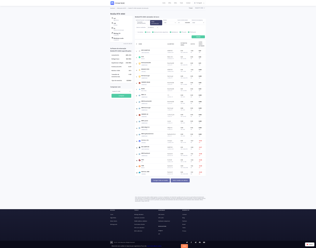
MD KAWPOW (145, 147)
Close (184, 246)
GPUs (169, 3)
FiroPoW (169, 160)
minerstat (117, 3)
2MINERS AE (144, 114)
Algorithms (113, 218)
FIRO (142, 160)
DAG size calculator (139, 228)
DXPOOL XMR (145, 172)
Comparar (121, 96)
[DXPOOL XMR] (140, 173)
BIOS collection (138, 231)
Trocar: (191, 8)
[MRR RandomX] (140, 154)
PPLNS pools (193, 32)
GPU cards (161, 218)
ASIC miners (161, 214)
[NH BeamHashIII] (140, 64)
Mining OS (117, 33)
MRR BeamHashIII (146, 101)
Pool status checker (139, 224)
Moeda (165, 20)
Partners (184, 221)
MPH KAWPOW (145, 50)
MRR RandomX (145, 153)
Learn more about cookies (154, 246)
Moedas (149, 32)
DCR (142, 57)
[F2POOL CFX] (140, 141)
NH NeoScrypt (145, 76)
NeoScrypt (170, 76)
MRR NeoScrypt (146, 108)
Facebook (191, 242)
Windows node (119, 38)
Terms (184, 228)
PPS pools (183, 32)
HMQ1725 (169, 128)
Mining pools (113, 224)
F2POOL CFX (145, 140)
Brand (183, 224)
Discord (204, 242)
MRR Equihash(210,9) (147, 134)
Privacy (184, 231)
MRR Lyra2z (144, 121)
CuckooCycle (170, 115)
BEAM (143, 89)
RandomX (170, 154)
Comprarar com (115, 87)
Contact (188, 3)
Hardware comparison (164, 221)
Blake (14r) (170, 57)
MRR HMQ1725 (145, 127)
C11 (168, 95)
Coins (163, 3)
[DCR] (140, 57)
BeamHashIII (170, 63)
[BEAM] (140, 89)
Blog (183, 218)
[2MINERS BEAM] (140, 83)
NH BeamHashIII (146, 63)
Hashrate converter (139, 218)
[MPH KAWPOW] (140, 51)
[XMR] (140, 166)
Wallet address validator (140, 221)
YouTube (199, 242)
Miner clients (113, 221)
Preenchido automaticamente (141, 23)
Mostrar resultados (141, 27)
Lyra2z (169, 121)
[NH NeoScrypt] (140, 77)
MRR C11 (143, 95)
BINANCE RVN (145, 69)
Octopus (169, 141)
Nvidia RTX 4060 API (128, 44)
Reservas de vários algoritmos (161, 32)
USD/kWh (187, 22)
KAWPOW (169, 51)
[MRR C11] (140, 96)
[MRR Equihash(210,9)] (140, 135)
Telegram (195, 242)
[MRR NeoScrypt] (140, 109)
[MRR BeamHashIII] (140, 102)
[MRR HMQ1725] (140, 128)
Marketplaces (175, 32)
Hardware (112, 8)
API (159, 234)
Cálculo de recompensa (197, 20)
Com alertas (140, 32)
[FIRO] (140, 160)
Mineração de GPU (121, 8)
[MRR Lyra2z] (140, 122)
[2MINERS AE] (140, 115)
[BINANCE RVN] (140, 70)
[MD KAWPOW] (140, 148)
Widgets (160, 231)
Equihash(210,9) (171, 134)
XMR (142, 166)
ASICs (175, 3)
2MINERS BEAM (145, 82)
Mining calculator (139, 214)
